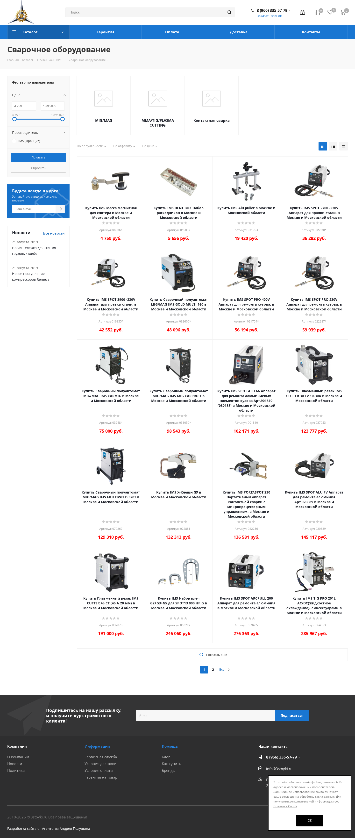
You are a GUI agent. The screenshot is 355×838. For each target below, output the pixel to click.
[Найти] (229, 12)
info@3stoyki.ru (279, 768)
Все (221, 669)
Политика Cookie (285, 806)
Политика (16, 770)
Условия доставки (100, 763)
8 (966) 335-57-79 (272, 10)
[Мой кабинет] (302, 12)
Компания (17, 746)
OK (310, 820)
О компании (18, 756)
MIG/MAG (103, 120)
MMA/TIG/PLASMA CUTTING (158, 123)
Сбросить (38, 168)
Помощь (170, 746)
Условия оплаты (99, 770)
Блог (166, 756)
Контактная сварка (211, 120)
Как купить (171, 763)
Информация (97, 746)
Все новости (54, 233)
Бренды (169, 770)
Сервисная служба (101, 756)
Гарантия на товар (101, 777)
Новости (14, 763)
